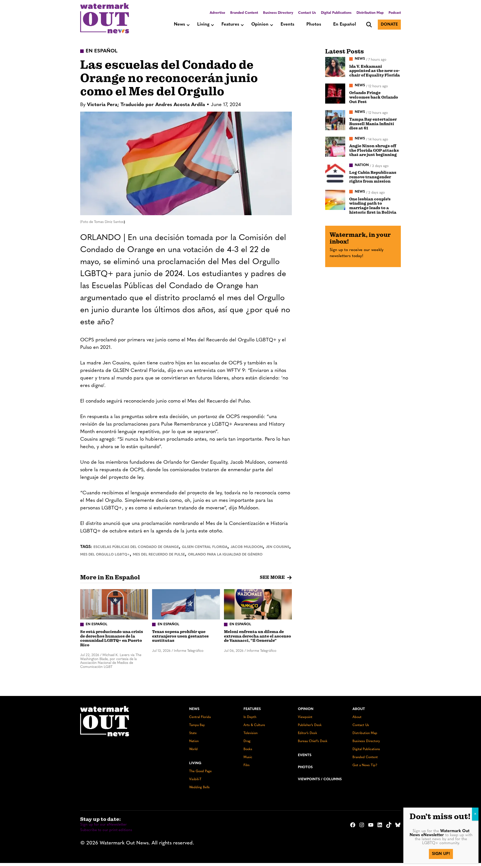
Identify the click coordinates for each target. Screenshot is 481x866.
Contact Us (307, 13)
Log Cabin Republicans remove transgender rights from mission (372, 177)
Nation (194, 741)
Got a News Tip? (364, 765)
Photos (313, 24)
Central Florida (200, 717)
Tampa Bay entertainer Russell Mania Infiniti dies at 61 (373, 124)
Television (251, 733)
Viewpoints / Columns (320, 779)
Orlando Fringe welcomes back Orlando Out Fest (373, 97)
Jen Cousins (277, 547)
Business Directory (278, 13)
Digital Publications (336, 13)
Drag (247, 741)
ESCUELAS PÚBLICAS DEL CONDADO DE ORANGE (136, 547)
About (358, 709)
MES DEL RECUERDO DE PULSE (159, 555)
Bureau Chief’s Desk (312, 741)
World (193, 749)
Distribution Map (370, 13)
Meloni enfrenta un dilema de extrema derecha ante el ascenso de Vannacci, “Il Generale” (257, 636)
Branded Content (244, 13)
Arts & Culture (254, 725)
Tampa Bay (197, 725)
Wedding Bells (199, 787)
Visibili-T (195, 779)
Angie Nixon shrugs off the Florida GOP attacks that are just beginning (374, 150)
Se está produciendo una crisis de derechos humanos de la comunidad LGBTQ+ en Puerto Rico (111, 638)
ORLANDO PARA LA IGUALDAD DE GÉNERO (225, 555)
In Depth (250, 717)
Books (248, 749)
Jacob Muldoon (246, 547)
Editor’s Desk (307, 733)
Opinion (260, 24)
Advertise (217, 13)
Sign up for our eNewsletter (103, 825)
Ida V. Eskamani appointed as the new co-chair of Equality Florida (374, 71)
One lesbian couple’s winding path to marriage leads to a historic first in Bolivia (372, 206)
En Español (344, 24)
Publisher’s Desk (310, 725)
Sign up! (441, 854)
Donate (389, 25)
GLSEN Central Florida (204, 547)
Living (203, 24)
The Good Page (200, 771)
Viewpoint (305, 717)
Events (287, 24)
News (179, 24)
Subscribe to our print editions (106, 830)
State (193, 733)
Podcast (395, 13)
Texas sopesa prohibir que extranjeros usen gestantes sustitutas (180, 636)
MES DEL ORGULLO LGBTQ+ (105, 555)
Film (247, 765)
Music (248, 757)
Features (230, 24)
